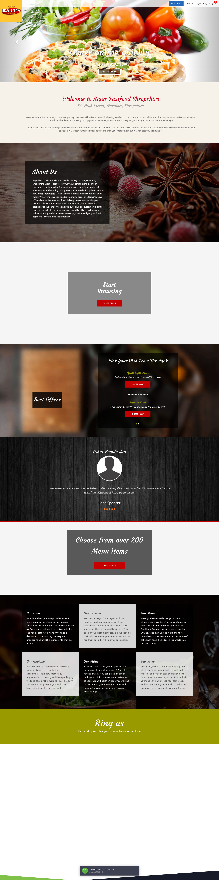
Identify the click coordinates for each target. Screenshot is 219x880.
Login (198, 3)
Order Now (137, 384)
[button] (16, 41)
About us (189, 3)
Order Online (176, 3)
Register (207, 3)
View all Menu (110, 565)
